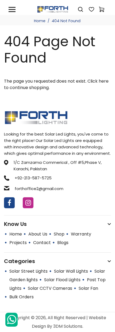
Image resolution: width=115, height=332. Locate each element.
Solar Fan (88, 288)
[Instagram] (28, 202)
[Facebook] (9, 202)
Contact (42, 243)
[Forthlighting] (52, 9)
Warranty (81, 234)
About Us (37, 234)
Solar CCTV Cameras (50, 288)
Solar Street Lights (28, 271)
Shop (59, 234)
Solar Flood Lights (62, 280)
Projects (18, 243)
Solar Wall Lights (71, 271)
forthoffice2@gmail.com (39, 188)
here (104, 81)
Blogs (62, 243)
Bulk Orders (21, 297)
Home (39, 21)
